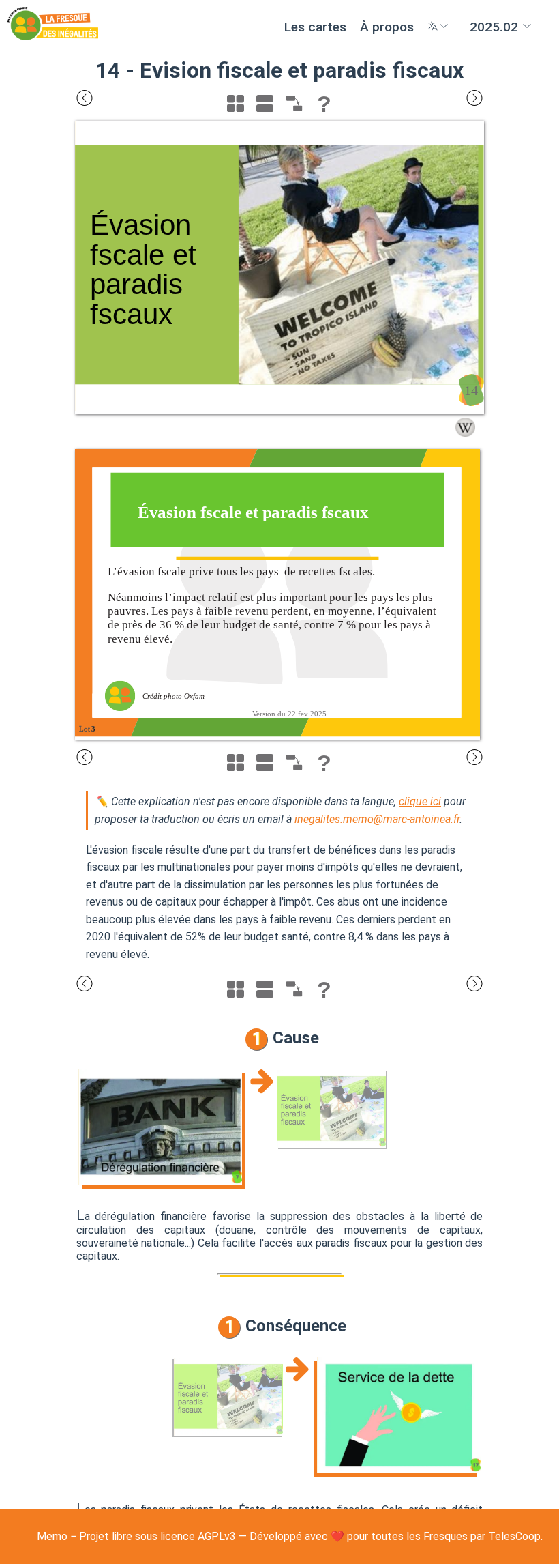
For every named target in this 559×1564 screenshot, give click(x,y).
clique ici (420, 801)
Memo (52, 1536)
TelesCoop (514, 1536)
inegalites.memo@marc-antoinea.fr (376, 819)
